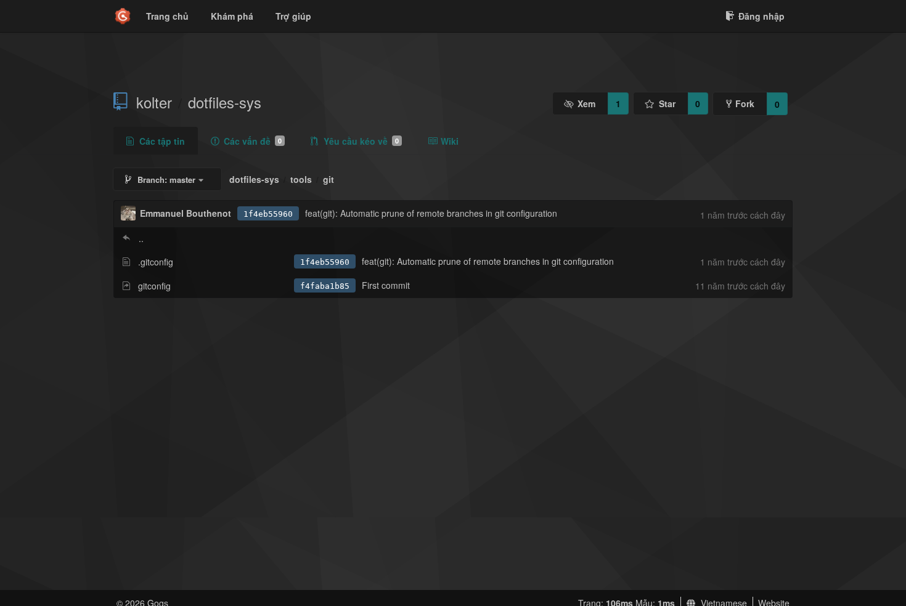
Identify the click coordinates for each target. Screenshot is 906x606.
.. (141, 238)
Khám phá (232, 16)
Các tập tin (162, 141)
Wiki (450, 141)
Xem (586, 103)
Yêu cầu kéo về (361, 141)
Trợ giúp (293, 16)
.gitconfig (155, 262)
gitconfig (154, 286)
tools (301, 179)
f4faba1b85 (324, 286)
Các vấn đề (253, 141)
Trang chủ (167, 16)
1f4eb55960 (268, 214)
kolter (154, 102)
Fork (744, 103)
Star (667, 103)
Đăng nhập (761, 16)
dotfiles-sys (224, 102)
